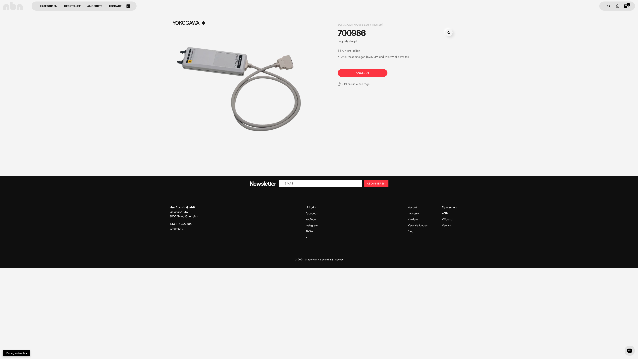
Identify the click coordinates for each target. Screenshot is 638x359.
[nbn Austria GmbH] (13, 6)
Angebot (362, 73)
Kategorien (48, 6)
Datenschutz (449, 207)
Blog (411, 231)
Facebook (312, 213)
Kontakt (115, 6)
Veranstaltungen (417, 225)
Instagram (312, 225)
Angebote (94, 6)
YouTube (311, 219)
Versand (447, 225)
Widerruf (447, 219)
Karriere (413, 219)
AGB (445, 213)
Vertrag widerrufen (16, 353)
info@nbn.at (176, 229)
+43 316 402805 (180, 224)
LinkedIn (311, 207)
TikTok (309, 231)
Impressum (414, 213)
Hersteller (72, 6)
